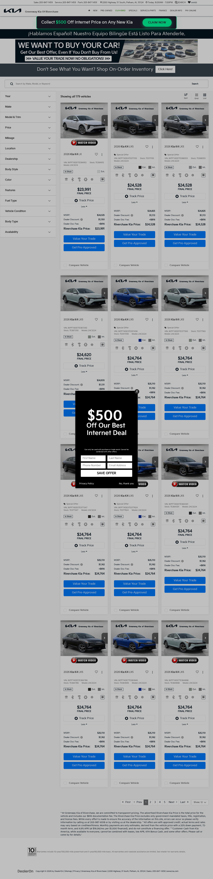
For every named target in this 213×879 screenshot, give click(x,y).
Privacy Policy (86, 483)
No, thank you (126, 483)
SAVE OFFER (106, 473)
